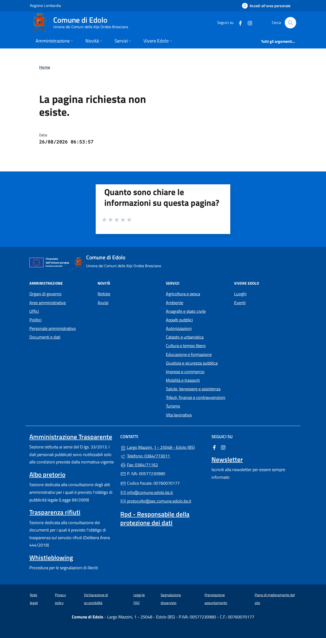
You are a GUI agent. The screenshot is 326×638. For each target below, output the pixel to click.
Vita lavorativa (179, 415)
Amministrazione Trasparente (70, 437)
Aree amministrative (47, 302)
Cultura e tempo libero (186, 345)
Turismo (173, 406)
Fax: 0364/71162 (142, 465)
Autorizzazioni (179, 328)
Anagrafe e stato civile (186, 311)
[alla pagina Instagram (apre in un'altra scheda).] (248, 22)
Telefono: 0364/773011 (148, 456)
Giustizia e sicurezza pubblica (192, 363)
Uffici (34, 311)
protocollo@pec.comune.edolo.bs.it (158, 501)
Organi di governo (45, 294)
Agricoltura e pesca (183, 294)
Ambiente (174, 302)
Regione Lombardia (45, 5)
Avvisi (103, 302)
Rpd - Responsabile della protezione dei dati (154, 518)
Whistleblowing (51, 558)
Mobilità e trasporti (183, 380)
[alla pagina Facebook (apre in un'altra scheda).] (238, 22)
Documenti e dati (44, 337)
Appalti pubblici (179, 320)
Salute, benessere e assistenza (193, 389)
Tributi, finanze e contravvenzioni (195, 397)
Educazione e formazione (189, 354)
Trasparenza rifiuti (54, 512)
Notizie (104, 294)
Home (44, 67)
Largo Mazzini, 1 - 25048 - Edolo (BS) (165, 447)
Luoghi (240, 294)
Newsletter (227, 459)
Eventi (240, 302)
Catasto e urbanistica (185, 337)
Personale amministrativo (52, 328)
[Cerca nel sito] (290, 22)
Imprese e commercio (185, 371)
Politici (35, 320)
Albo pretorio (47, 474)
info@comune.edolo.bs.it (149, 492)
